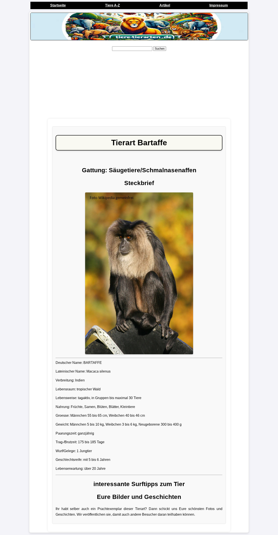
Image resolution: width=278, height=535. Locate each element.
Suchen (159, 48)
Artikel (164, 5)
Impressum (218, 5)
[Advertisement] (139, 85)
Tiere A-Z (112, 5)
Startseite (58, 5)
